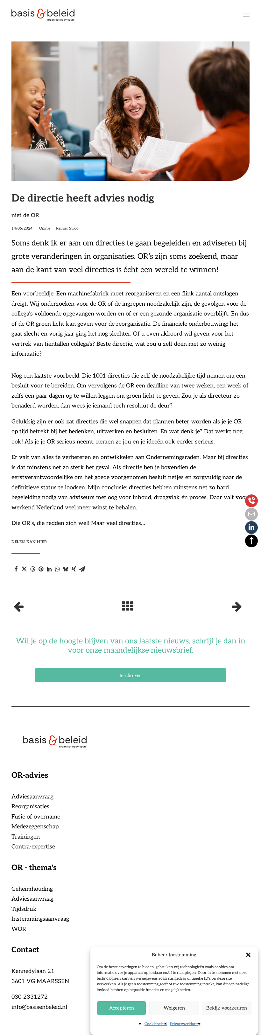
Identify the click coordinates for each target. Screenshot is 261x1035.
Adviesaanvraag (32, 796)
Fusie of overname (35, 816)
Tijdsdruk (24, 909)
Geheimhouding (32, 889)
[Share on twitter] (24, 569)
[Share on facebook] (16, 569)
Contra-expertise (33, 846)
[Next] (202, 606)
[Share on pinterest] (41, 569)
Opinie (44, 228)
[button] (248, 955)
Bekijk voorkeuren (226, 1008)
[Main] (131, 606)
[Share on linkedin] (49, 569)
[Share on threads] (32, 569)
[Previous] (59, 606)
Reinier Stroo (67, 228)
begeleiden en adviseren (194, 243)
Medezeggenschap (35, 826)
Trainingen (25, 836)
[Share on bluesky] (65, 569)
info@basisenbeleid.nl (39, 1007)
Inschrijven (130, 675)
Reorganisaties (30, 806)
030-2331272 (29, 997)
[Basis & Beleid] (42, 15)
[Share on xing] (74, 569)
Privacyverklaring (185, 1024)
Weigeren (174, 1008)
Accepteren (121, 1008)
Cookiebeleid (156, 1024)
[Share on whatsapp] (57, 569)
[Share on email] (82, 569)
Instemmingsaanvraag (40, 919)
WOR (18, 929)
